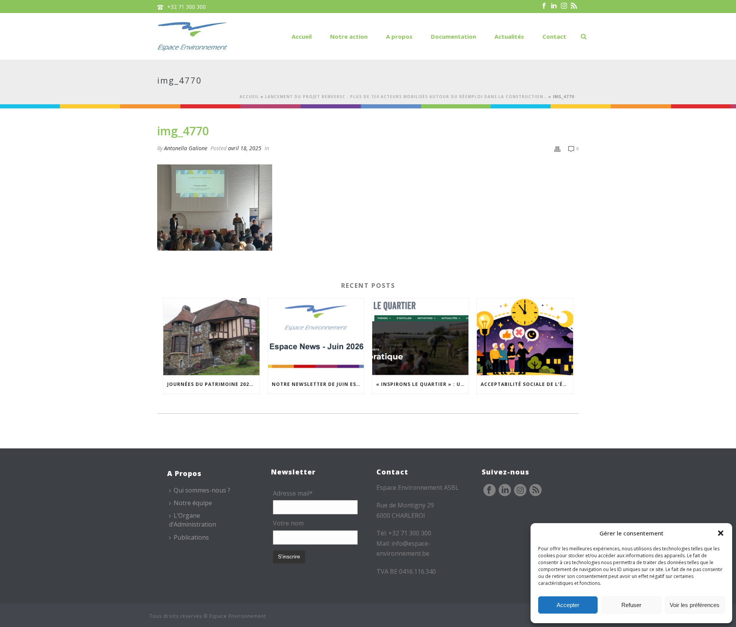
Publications (191, 537)
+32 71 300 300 (186, 6)
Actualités (509, 36)
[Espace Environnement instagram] (520, 490)
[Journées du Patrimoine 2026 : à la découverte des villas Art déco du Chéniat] (211, 336)
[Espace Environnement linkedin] (505, 490)
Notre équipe (193, 503)
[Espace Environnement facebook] (489, 490)
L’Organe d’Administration (192, 520)
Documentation (453, 36)
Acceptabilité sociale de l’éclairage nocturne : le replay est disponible (527, 384)
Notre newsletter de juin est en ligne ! (318, 384)
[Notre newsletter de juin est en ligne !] (316, 336)
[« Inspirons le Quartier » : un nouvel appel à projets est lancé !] (420, 336)
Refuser (631, 605)
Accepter (568, 605)
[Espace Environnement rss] (535, 490)
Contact (554, 36)
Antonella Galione (185, 148)
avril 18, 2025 (244, 148)
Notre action (349, 36)
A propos (399, 36)
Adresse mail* (293, 493)
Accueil (302, 36)
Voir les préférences (695, 605)
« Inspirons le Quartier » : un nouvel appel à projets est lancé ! (422, 384)
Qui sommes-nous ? (202, 490)
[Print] (557, 148)
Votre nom (288, 523)
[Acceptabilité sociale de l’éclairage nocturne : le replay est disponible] (525, 336)
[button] (720, 533)
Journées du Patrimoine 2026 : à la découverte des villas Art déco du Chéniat (213, 384)
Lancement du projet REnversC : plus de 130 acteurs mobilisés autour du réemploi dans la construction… (406, 96)
